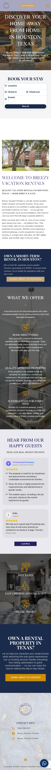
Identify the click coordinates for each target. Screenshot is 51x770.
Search (25, 106)
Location (12, 85)
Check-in (12, 92)
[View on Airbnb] (8, 514)
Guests (11, 97)
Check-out (34, 92)
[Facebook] (25, 759)
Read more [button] (11, 533)
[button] (44, 763)
